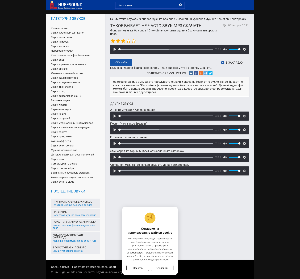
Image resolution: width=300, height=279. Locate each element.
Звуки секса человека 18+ (67, 95)
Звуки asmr (58, 159)
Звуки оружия (59, 68)
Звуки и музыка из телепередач (70, 127)
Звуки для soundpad (63, 168)
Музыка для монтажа (64, 150)
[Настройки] (244, 49)
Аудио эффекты (61, 141)
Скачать (121, 62)
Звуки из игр (58, 114)
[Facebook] (196, 73)
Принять (138, 267)
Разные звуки (59, 28)
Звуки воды (58, 59)
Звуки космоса (60, 46)
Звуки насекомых (61, 37)
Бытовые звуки (60, 100)
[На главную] (65, 5)
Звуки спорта (59, 132)
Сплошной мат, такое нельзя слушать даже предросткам (149, 164)
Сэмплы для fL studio (64, 163)
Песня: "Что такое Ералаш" (128, 123)
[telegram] (205, 73)
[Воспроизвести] (115, 49)
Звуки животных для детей (67, 32)
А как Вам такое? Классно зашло (132, 110)
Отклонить (162, 267)
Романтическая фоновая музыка (74, 221)
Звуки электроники (62, 145)
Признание (60, 211)
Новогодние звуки (62, 50)
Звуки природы (60, 41)
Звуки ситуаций (60, 118)
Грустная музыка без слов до (72, 201)
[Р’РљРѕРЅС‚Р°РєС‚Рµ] (191, 73)
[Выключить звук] (225, 49)
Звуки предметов (61, 136)
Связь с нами (60, 267)
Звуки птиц (58, 91)
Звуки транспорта (62, 86)
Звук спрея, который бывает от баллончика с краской (147, 151)
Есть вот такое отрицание (128, 137)
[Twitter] (210, 73)
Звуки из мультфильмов (65, 82)
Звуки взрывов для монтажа (68, 64)
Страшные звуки (61, 109)
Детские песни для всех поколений (72, 154)
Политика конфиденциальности (94, 267)
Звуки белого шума (62, 181)
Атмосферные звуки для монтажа (72, 177)
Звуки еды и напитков (64, 77)
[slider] (165, 49)
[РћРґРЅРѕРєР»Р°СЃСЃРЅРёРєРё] (201, 73)
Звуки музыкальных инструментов (72, 123)
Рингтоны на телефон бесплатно (71, 55)
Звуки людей (59, 104)
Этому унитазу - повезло (69, 247)
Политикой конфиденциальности (150, 259)
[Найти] (181, 4)
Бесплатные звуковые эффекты (70, 172)
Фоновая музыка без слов (128, 30)
